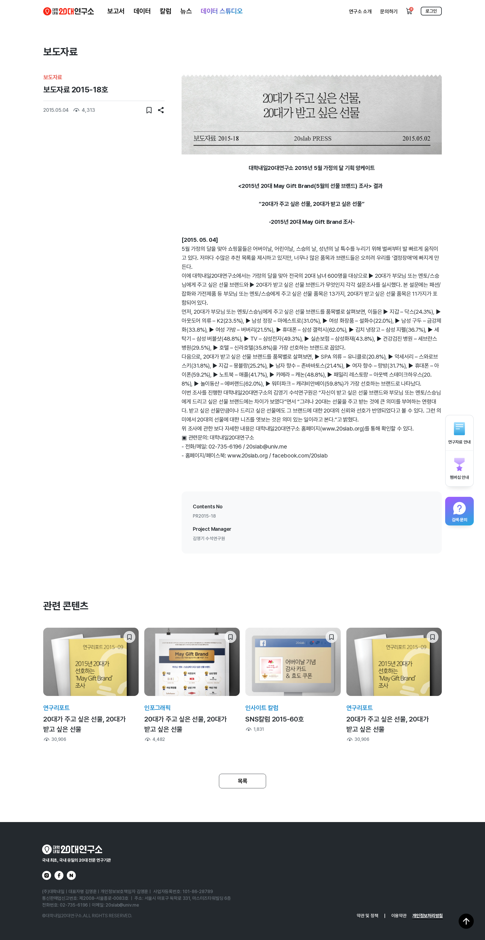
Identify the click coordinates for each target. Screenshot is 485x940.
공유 (161, 110)
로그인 (431, 11)
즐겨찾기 (149, 110)
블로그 (71, 875)
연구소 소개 (360, 11)
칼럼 (165, 11)
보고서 (116, 11)
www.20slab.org (247, 455)
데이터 (142, 11)
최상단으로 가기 (466, 921)
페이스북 (58, 875)
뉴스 (186, 11)
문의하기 (389, 11)
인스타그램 (46, 875)
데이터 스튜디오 (221, 11)
